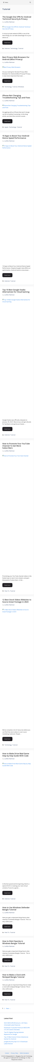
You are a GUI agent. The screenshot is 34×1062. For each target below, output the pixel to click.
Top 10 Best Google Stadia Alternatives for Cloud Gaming (15, 290)
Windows (21, 87)
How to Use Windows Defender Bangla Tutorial (16, 908)
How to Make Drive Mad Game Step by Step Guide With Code (15, 754)
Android (7, 48)
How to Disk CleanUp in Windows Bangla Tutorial (13, 942)
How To (7, 591)
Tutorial (20, 48)
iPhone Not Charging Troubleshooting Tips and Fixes (16, 96)
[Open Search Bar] (30, 2)
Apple (6, 127)
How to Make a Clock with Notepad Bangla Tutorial (13, 976)
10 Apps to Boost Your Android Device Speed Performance (15, 137)
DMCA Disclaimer (24, 1053)
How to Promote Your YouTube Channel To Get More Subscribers (16, 445)
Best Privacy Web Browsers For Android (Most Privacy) (15, 58)
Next (8, 1008)
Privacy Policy (14, 1053)
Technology (14, 48)
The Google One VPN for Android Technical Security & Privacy (16, 18)
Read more (7, 42)
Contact (7, 1053)
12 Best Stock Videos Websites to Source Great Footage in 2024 (16, 600)
